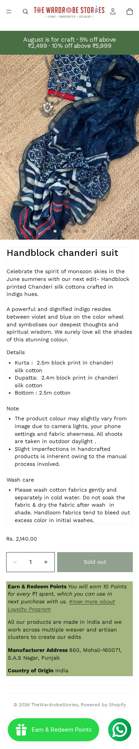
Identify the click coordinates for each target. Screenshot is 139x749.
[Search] (25, 11)
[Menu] (9, 11)
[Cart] (129, 11)
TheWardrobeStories (54, 704)
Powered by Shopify (103, 704)
